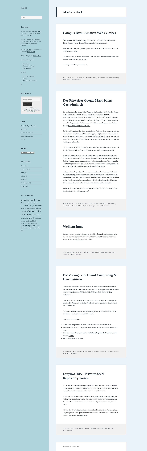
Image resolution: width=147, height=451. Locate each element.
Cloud (108, 77)
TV (26, 223)
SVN (112, 428)
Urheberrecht (30, 223)
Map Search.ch (81, 177)
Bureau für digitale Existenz (28, 126)
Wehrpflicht (27, 228)
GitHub (23, 139)
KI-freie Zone (37, 56)
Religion (23, 176)
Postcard (115, 351)
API (87, 204)
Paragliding (38, 218)
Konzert (31, 211)
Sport (22, 179)
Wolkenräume (73, 226)
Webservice (66, 80)
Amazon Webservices (75, 43)
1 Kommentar (77, 80)
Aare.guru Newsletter (29, 66)
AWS (94, 77)
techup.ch (84, 65)
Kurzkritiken (26, 64)
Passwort (109, 351)
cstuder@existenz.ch (28, 76)
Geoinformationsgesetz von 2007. (79, 125)
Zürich (22, 230)
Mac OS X (38, 215)
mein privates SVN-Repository (105, 396)
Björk (39, 200)
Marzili (22, 218)
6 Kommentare (76, 254)
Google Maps (67, 206)
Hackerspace (80, 239)
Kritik (38, 211)
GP (25, 208)
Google (22, 208)
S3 (97, 206)
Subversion (107, 428)
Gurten (28, 208)
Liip (75, 48)
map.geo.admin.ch (69, 117)
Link (23, 214)
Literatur (29, 215)
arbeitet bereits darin (110, 234)
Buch (22, 202)
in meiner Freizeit (25, 43)
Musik (31, 218)
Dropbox (96, 351)
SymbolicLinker (77, 410)
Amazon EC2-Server (86, 150)
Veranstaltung (25, 226)
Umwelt (23, 186)
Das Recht (83, 48)
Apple (25, 200)
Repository (99, 428)
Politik (22, 172)
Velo (36, 223)
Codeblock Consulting (27, 132)
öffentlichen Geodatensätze (103, 183)
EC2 (107, 204)
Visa (64, 353)
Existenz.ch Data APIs (27, 136)
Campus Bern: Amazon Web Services (89, 33)
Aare (22, 200)
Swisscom (23, 223)
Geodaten (112, 204)
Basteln (93, 252)
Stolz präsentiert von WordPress (71, 446)
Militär (26, 218)
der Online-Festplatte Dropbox (89, 303)
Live (33, 215)
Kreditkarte (103, 351)
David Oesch (101, 204)
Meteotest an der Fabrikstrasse (94, 43)
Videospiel (37, 225)
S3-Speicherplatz (102, 150)
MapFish (95, 158)
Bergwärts (30, 200)
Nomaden (112, 252)
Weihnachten (34, 228)
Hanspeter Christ (77, 206)
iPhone (39, 208)
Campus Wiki (82, 59)
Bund (90, 204)
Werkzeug (66, 254)
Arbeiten (87, 252)
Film (28, 205)
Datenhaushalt (31, 51)
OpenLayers (85, 158)
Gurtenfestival (33, 208)
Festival (23, 206)
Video (32, 226)
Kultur (22, 166)
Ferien (37, 202)
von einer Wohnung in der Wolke (85, 234)
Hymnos (24, 8)
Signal (24, 78)
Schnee (24, 221)
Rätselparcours (27, 68)
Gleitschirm (37, 206)
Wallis (22, 228)
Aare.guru (28, 49)
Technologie (24, 183)
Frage (31, 205)
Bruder (87, 351)
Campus (26, 203)
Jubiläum (22, 211)
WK (39, 228)
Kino (26, 211)
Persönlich (23, 169)
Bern (35, 200)
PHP (22, 221)
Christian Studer (36, 31)
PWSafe (71, 335)
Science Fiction (32, 221)
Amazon (89, 77)
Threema (25, 80)
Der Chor (32, 203)
